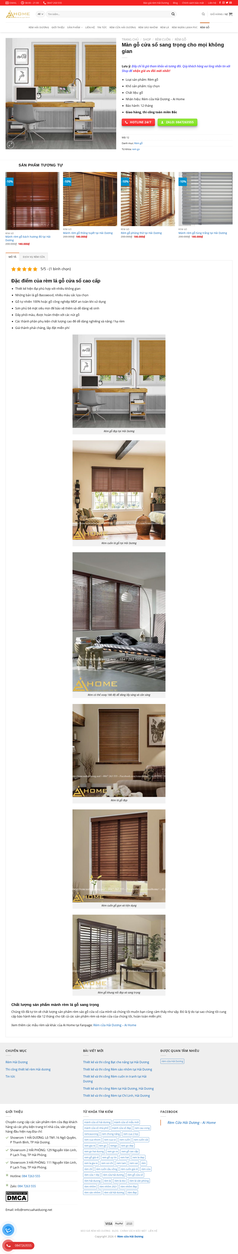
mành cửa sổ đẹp (121, 1128)
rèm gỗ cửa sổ (135, 1174)
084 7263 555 (31, 1176)
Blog (175, 2)
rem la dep (138, 1157)
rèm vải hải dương (114, 1192)
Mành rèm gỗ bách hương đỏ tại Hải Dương (28, 238)
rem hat (124, 1157)
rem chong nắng (111, 1134)
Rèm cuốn (163, 39)
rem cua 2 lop (130, 1134)
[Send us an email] (230, 2)
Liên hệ (212, 2)
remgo (113, 1145)
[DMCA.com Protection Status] (17, 1196)
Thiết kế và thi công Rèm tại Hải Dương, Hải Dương (118, 1088)
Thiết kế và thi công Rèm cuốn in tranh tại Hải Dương (115, 1078)
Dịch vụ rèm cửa (34, 256)
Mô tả (12, 256)
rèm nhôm (90, 1186)
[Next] (232, 212)
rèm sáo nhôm (92, 1192)
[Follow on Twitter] (227, 2)
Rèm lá (164, 27)
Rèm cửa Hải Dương (123, 27)
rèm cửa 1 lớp (91, 1174)
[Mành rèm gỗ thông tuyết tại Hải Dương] (90, 199)
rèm (143, 1163)
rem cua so (110, 1139)
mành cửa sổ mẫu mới (126, 1122)
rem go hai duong (94, 1151)
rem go (136, 149)
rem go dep (127, 1145)
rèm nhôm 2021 (108, 1186)
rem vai (134, 1163)
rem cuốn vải (141, 1139)
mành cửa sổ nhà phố (96, 1128)
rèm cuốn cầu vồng (106, 1169)
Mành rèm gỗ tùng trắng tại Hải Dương (202, 233)
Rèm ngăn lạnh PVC (184, 27)
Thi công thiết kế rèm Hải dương (28, 1069)
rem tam (121, 1163)
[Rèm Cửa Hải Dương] (18, 14)
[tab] (12, 257)
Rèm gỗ (205, 27)
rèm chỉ (88, 1169)
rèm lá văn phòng (139, 1180)
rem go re (112, 1151)
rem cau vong (142, 1128)
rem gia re (89, 1145)
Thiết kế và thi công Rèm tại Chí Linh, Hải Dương (116, 1096)
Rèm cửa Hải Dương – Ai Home (114, 1025)
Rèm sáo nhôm (148, 27)
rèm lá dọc (120, 1180)
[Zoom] (10, 144)
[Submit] (173, 14)
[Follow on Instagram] (223, 2)
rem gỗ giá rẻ (91, 1157)
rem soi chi (107, 1163)
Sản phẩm (73, 27)
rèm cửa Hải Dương (172, 1061)
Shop (147, 39)
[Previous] (5, 212)
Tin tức (102, 27)
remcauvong (91, 1134)
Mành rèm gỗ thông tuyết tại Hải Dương (88, 233)
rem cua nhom (92, 1139)
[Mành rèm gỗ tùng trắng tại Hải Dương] (205, 199)
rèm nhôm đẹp (128, 1186)
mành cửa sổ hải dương (97, 1122)
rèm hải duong (92, 1180)
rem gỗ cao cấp (129, 1151)
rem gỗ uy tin (109, 1157)
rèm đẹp (132, 1192)
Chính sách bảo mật (193, 2)
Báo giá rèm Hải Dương (156, 2)
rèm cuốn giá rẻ (129, 1169)
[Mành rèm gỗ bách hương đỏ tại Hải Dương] (32, 201)
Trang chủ (130, 39)
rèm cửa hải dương (113, 1174)
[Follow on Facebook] (220, 2)
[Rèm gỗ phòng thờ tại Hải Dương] (148, 199)
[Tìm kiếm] (203, 14)
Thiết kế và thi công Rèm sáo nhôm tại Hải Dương (117, 1069)
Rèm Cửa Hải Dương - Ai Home (192, 1122)
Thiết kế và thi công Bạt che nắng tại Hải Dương (116, 1062)
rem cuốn (125, 1139)
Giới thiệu (58, 27)
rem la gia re (91, 1163)
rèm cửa (145, 1169)
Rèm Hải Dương (39, 27)
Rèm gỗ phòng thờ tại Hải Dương (141, 233)
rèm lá (107, 1180)
